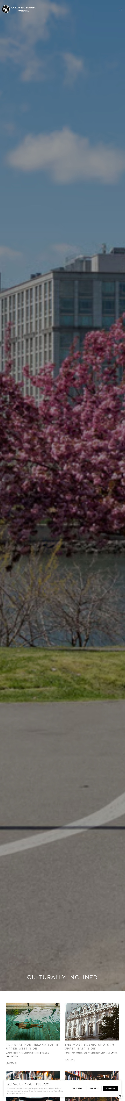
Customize (94, 1088)
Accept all (110, 1088)
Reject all (77, 1088)
